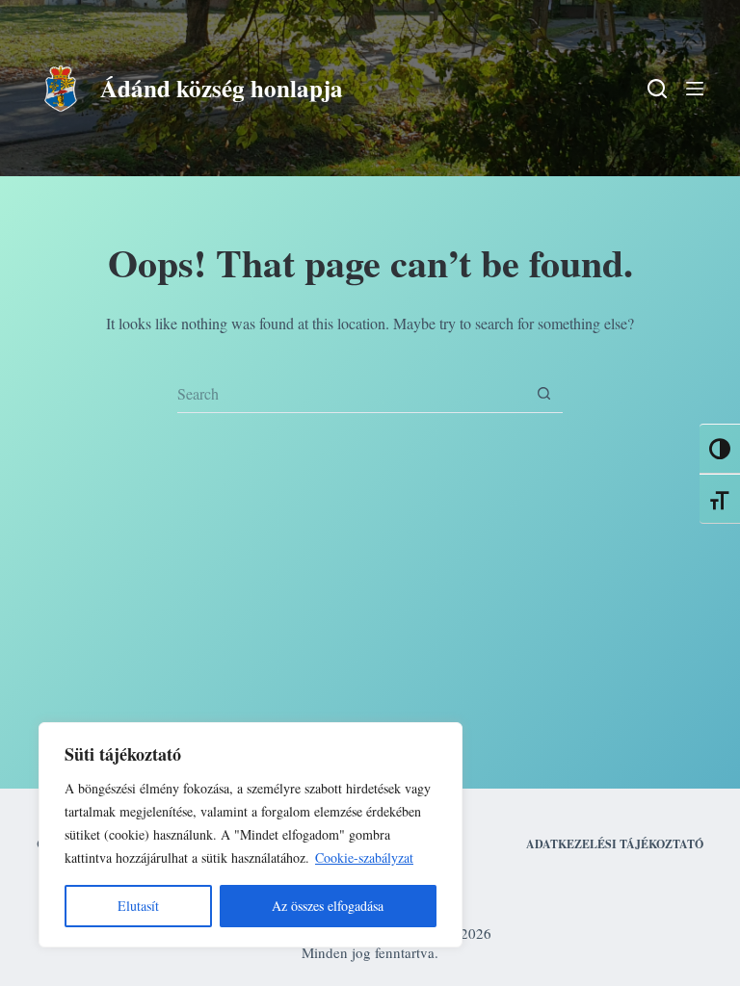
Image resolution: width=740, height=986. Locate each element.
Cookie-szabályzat (364, 857)
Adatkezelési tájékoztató (614, 844)
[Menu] (694, 88)
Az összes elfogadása (327, 905)
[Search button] (543, 394)
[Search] (657, 88)
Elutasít (138, 905)
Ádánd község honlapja (221, 88)
